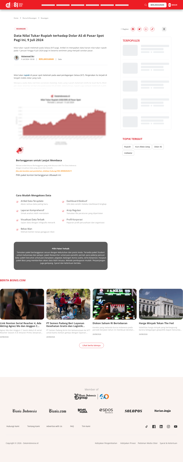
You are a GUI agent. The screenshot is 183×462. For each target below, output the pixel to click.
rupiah (27, 75)
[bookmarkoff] (164, 29)
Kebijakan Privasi (128, 443)
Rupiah (127, 146)
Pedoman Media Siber (148, 443)
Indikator (128, 153)
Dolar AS (158, 146)
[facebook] (133, 29)
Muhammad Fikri (27, 56)
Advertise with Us (54, 426)
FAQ (72, 426)
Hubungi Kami (12, 426)
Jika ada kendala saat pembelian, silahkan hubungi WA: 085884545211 (44, 171)
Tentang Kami (33, 426)
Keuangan (44, 18)
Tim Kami (86, 426)
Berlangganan (157, 5)
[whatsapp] (146, 29)
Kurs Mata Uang (142, 146)
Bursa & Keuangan (30, 18)
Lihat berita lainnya (91, 345)
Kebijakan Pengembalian (106, 443)
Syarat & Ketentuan (168, 443)
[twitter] (139, 29)
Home (16, 18)
